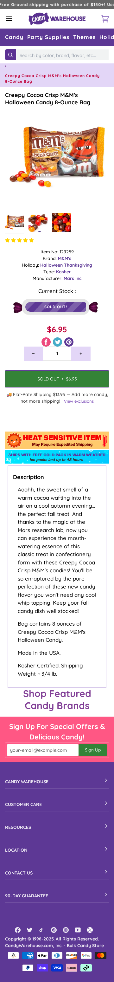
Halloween (52, 265)
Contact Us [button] (19, 873)
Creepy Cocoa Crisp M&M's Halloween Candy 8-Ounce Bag (47, 98)
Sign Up (93, 750)
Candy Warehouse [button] (26, 781)
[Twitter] (30, 930)
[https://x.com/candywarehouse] (90, 930)
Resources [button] (18, 827)
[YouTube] (78, 930)
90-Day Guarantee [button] (26, 896)
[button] (14, 37)
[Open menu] (14, 19)
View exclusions (79, 401)
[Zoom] (16, 198)
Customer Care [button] (23, 804)
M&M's (64, 258)
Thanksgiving (78, 265)
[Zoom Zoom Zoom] (57, 158)
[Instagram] (66, 930)
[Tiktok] (42, 930)
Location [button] (16, 850)
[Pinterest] (54, 930)
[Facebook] (18, 930)
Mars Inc (72, 278)
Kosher (63, 272)
